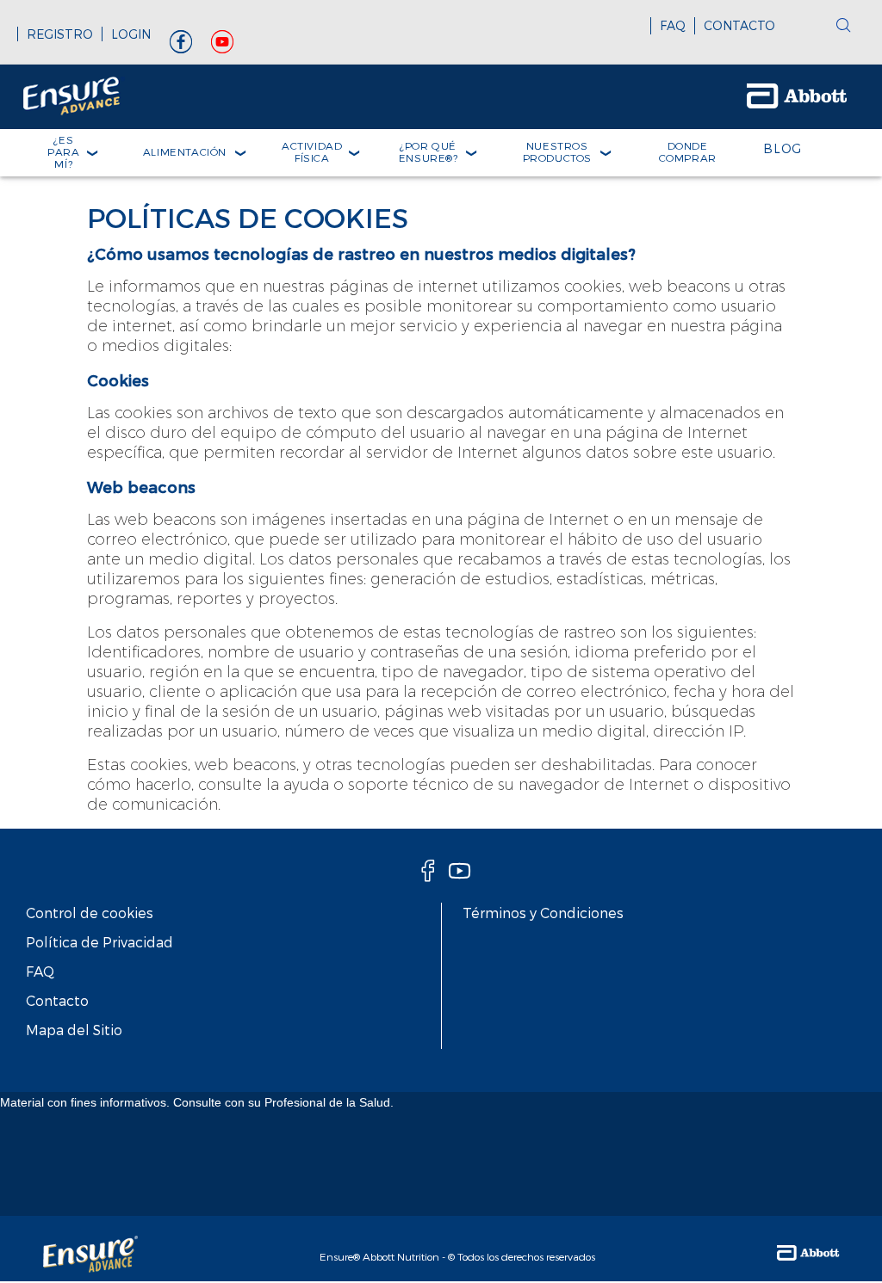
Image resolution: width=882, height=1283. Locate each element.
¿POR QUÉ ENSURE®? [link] (428, 151)
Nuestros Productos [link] (557, 151)
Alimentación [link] (185, 151)
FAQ (673, 25)
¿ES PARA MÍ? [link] (63, 151)
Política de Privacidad (99, 942)
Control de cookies (89, 912)
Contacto (57, 1000)
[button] (843, 26)
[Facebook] (181, 46)
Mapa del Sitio (74, 1029)
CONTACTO (739, 25)
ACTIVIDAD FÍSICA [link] (312, 151)
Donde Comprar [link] (688, 151)
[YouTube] (222, 46)
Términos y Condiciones (543, 912)
